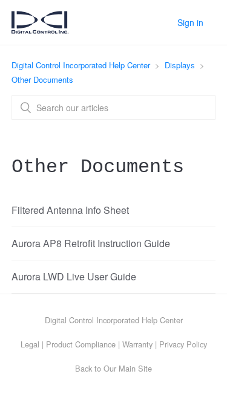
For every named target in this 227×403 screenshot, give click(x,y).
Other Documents (42, 79)
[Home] (40, 29)
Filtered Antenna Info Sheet (70, 210)
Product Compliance (81, 344)
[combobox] (114, 107)
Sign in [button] (190, 22)
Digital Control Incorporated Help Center (81, 65)
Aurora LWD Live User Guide (74, 276)
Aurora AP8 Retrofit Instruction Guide (91, 243)
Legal (30, 344)
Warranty (137, 344)
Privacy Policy (183, 344)
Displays (180, 65)
